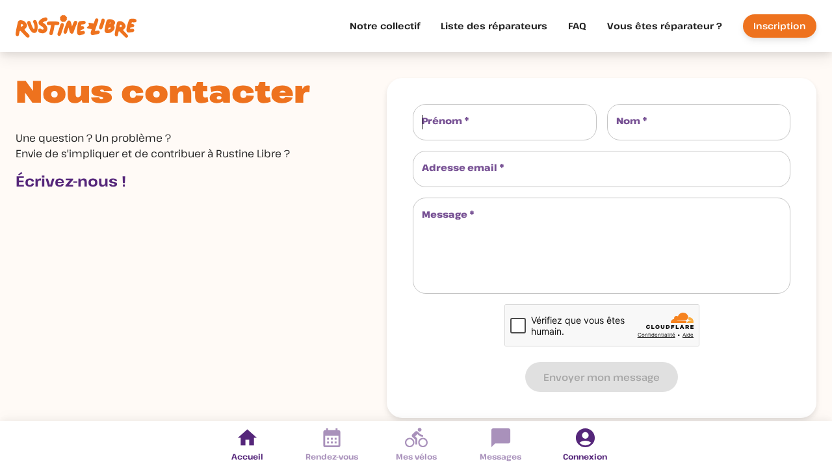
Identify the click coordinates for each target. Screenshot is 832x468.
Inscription (779, 26)
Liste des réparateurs (494, 26)
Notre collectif (385, 26)
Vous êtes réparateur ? (664, 26)
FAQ (577, 26)
